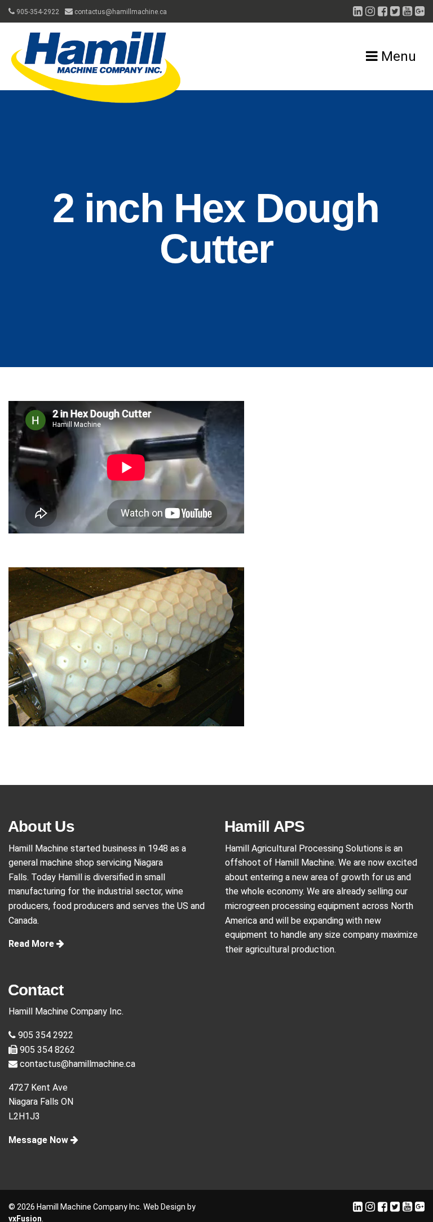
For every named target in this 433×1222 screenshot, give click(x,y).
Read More (32, 943)
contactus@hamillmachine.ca (120, 12)
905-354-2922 (37, 12)
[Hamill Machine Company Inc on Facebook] (382, 11)
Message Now (39, 1140)
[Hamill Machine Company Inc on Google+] (420, 11)
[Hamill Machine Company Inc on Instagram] (370, 11)
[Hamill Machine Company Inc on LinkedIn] (358, 11)
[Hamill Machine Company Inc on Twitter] (395, 11)
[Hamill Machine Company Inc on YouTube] (407, 11)
